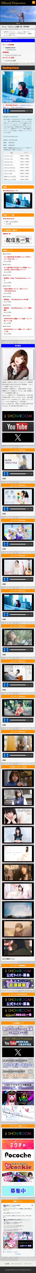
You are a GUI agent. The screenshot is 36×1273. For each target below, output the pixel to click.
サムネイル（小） (8, 164)
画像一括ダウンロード (15, 148)
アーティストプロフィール (13, 55)
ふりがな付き (14, 221)
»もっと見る (7, 261)
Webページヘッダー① (10, 176)
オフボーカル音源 (10, 60)
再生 (5, 110)
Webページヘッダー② (10, 179)
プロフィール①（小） (9, 170)
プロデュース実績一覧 (15, 27)
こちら (18, 32)
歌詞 (7, 221)
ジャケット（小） (8, 159)
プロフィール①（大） (9, 167)
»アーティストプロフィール (11, 136)
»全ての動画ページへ (8, 959)
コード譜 (8, 224)
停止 (7, 110)
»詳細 (4, 478)
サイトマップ (27, 1264)
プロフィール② (8, 173)
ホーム (4, 27)
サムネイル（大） (8, 162)
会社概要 (7, 1264)
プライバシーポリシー (17, 1264)
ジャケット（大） (8, 156)
